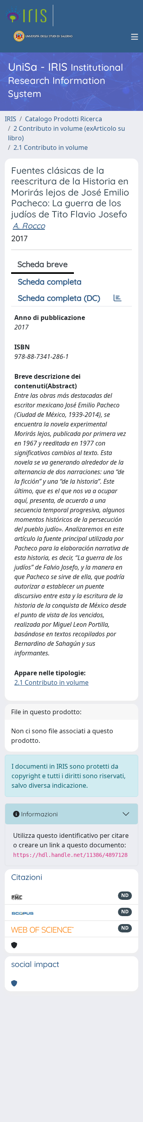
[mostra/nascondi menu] (134, 37)
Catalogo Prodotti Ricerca (63, 118)
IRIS (10, 118)
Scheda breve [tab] (42, 264)
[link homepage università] (43, 37)
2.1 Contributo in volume (51, 147)
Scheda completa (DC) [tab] (59, 298)
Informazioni (38, 814)
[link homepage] (29, 15)
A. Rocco (29, 226)
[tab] (117, 298)
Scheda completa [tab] (49, 282)
